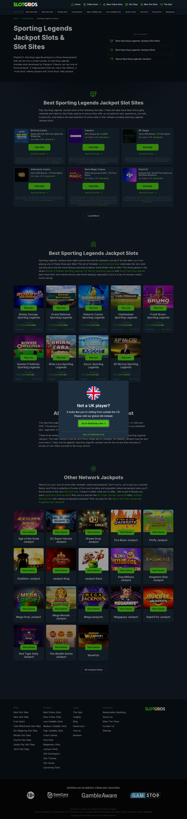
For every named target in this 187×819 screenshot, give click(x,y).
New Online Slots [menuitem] (115, 4)
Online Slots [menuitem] (92, 4)
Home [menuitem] (77, 4)
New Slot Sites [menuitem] (151, 4)
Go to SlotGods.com (92, 423)
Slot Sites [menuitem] (133, 4)
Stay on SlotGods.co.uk (93, 434)
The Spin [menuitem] (168, 4)
